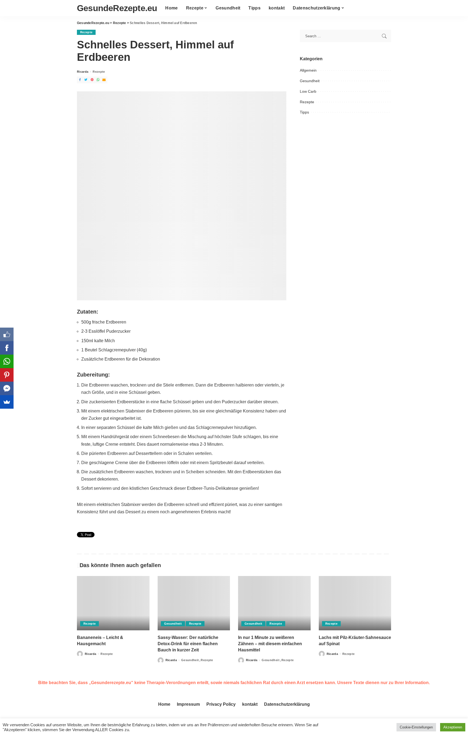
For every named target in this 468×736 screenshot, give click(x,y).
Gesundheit (310, 81)
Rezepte (86, 32)
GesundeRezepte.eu (117, 8)
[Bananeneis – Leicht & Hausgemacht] (113, 603)
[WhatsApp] (7, 361)
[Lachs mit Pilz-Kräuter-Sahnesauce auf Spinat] (355, 603)
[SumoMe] (7, 402)
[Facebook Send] (7, 388)
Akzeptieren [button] (452, 727)
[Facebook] (7, 348)
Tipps (304, 112)
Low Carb (308, 91)
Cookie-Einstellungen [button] (416, 727)
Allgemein (308, 70)
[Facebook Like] (7, 334)
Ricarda (82, 71)
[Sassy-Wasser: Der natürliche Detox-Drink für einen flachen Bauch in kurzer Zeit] (194, 603)
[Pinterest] (7, 375)
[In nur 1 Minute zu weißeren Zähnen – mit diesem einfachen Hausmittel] (274, 603)
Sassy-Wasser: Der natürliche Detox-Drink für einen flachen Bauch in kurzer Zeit (188, 643)
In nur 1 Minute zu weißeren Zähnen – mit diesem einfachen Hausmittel (270, 643)
